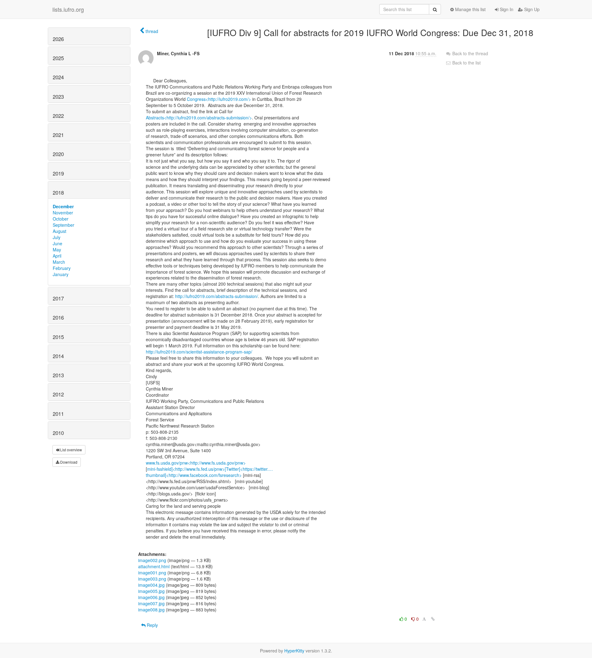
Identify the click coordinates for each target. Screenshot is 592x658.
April (57, 256)
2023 (58, 96)
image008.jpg (151, 609)
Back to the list (466, 63)
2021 (58, 135)
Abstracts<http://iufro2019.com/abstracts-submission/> (199, 117)
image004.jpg (151, 585)
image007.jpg (151, 603)
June (57, 243)
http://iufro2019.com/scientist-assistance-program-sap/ (199, 352)
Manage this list (470, 9)
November (63, 212)
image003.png (152, 579)
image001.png (152, 572)
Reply (152, 625)
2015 (58, 337)
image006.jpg (151, 597)
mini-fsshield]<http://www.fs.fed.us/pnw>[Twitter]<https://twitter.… (210, 469)
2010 (58, 433)
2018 (58, 192)
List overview (70, 449)
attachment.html (154, 566)
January (60, 274)
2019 (58, 173)
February (62, 268)
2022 (58, 115)
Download (68, 462)
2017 (58, 298)
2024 (58, 77)
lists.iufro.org (68, 9)
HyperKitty (294, 651)
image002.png (152, 560)
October (60, 219)
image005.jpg (151, 591)
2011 (58, 413)
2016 (58, 317)
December (63, 206)
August (59, 231)
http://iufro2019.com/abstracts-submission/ (216, 296)
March (59, 262)
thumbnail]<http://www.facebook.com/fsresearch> (194, 475)
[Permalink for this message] (433, 619)
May (57, 249)
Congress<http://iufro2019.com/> (219, 99)
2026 (58, 39)
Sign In (506, 9)
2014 (58, 356)
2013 (58, 375)
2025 (58, 58)
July (56, 237)
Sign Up (531, 9)
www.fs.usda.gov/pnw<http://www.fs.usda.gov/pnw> (196, 463)
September (63, 225)
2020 (58, 154)
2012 (58, 394)
